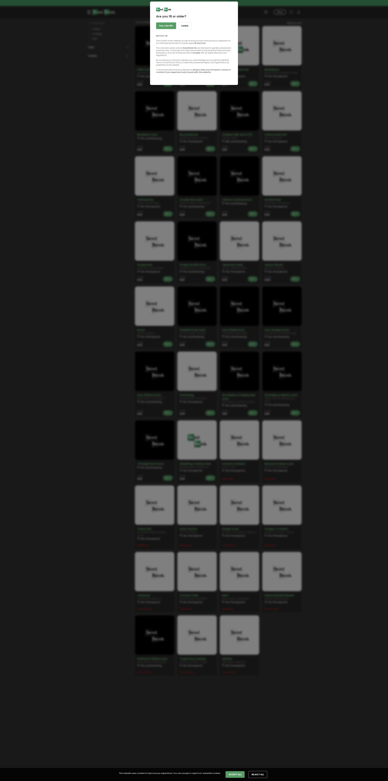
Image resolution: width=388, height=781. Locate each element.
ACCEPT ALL (235, 774)
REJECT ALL (258, 774)
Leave (184, 25)
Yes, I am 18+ (166, 25)
